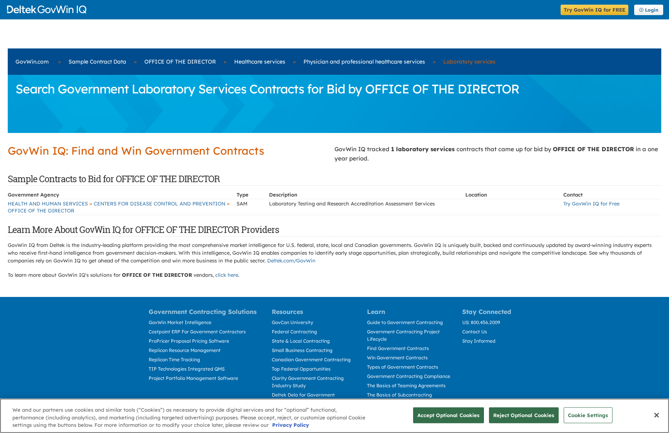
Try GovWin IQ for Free (591, 203)
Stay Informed (479, 341)
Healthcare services (259, 61)
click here (226, 275)
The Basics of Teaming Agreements (406, 385)
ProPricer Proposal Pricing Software (189, 341)
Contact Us (474, 332)
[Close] (656, 415)
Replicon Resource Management (185, 350)
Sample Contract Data (97, 61)
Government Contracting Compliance (408, 376)
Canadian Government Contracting (311, 359)
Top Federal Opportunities (301, 369)
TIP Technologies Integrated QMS (187, 369)
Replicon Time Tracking (174, 359)
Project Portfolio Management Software (193, 378)
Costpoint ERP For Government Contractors (197, 332)
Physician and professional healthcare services (364, 61)
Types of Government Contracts (402, 367)
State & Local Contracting (301, 341)
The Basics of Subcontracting (399, 395)
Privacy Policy (290, 425)
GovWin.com (32, 61)
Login (652, 10)
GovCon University (292, 322)
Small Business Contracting (302, 350)
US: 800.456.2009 (481, 322)
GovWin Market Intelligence (180, 322)
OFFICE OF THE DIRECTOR (180, 61)
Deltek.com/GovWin (291, 260)
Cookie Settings (588, 415)
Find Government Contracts (398, 348)
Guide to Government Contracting (405, 322)
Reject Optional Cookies (523, 415)
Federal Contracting (294, 332)
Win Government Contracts (397, 358)
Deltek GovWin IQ (281, 9)
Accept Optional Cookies (448, 415)
